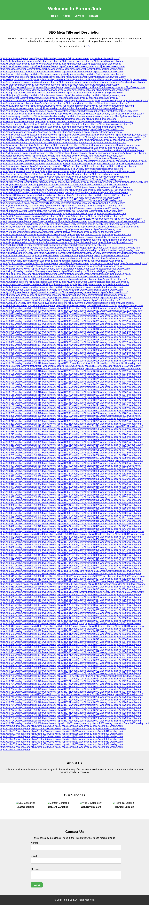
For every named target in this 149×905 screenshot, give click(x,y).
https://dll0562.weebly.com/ (99, 597)
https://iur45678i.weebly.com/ (76, 205)
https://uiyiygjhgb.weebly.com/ (77, 295)
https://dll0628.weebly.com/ (127, 631)
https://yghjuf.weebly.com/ (70, 161)
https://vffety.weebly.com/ (12, 226)
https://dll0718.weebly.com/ (127, 678)
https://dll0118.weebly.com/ (14, 368)
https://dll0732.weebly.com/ (99, 686)
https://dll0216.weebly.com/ (99, 418)
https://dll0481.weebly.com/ (127, 555)
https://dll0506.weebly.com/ (71, 568)
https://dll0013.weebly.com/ (14, 313)
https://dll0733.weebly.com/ (127, 686)
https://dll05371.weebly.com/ (102, 584)
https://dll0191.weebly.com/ (99, 405)
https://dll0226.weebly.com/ (99, 423)
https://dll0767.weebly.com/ (99, 705)
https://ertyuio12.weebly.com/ (74, 198)
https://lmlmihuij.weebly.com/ (125, 145)
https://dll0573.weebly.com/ (127, 602)
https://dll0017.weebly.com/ (127, 313)
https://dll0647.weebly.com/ (99, 642)
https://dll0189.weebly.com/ (42, 405)
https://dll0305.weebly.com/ (99, 463)
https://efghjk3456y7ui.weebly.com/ (46, 184)
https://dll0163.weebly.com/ (14, 392)
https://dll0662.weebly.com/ (99, 649)
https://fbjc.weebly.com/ (46, 74)
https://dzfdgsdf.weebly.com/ (14, 271)
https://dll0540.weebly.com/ (42, 586)
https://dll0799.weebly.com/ (14, 723)
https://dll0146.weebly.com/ (99, 381)
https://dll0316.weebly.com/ (127, 468)
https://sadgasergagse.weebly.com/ (81, 292)
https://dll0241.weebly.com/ (99, 431)
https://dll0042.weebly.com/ (127, 326)
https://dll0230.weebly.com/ (72, 426)
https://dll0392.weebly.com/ (14, 510)
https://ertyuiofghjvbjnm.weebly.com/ (85, 171)
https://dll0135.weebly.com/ (71, 376)
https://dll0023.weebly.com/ (14, 318)
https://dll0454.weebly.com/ (71, 542)
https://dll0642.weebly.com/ (99, 639)
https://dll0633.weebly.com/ (127, 634)
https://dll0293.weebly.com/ (14, 460)
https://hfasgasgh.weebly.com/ (44, 271)
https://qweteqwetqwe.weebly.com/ (116, 106)
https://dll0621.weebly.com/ (71, 628)
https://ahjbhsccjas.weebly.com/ (16, 87)
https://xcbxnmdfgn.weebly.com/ (76, 276)
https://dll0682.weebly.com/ (99, 660)
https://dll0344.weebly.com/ (71, 484)
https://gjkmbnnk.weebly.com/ (101, 137)
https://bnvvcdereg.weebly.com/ (47, 240)
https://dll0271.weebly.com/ (99, 447)
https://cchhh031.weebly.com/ (77, 741)
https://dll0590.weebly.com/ (42, 613)
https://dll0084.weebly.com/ (42, 350)
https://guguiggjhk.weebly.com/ (16, 127)
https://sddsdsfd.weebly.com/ (107, 266)
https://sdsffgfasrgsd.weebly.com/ (107, 129)
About (66, 16)
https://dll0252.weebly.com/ (127, 437)
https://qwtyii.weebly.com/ (39, 226)
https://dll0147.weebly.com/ (127, 381)
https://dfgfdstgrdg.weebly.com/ (83, 234)
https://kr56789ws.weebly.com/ (80, 211)
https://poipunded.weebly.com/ (15, 155)
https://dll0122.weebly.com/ (127, 368)
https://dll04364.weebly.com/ (129, 531)
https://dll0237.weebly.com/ (127, 429)
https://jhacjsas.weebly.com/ (75, 85)
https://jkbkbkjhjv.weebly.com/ (125, 247)
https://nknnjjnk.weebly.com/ (48, 95)
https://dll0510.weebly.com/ (42, 571)
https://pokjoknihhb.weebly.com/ (16, 279)
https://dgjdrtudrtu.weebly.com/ (107, 287)
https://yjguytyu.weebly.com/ (46, 155)
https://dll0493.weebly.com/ (42, 563)
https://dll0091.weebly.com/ (99, 353)
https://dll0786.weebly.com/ (71, 715)
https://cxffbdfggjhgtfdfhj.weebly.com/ (19, 245)
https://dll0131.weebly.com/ (99, 374)
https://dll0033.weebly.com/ (14, 324)
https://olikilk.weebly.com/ (116, 284)
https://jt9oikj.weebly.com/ (70, 219)
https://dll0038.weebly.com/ (14, 326)
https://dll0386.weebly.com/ (127, 505)
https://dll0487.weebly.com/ (14, 560)
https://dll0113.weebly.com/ (14, 366)
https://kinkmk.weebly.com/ (13, 145)
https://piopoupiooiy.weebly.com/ (16, 103)
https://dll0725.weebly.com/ (42, 684)
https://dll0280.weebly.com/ (71, 452)
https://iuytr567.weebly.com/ (74, 216)
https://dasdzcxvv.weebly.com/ (15, 90)
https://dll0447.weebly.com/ (14, 539)
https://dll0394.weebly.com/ (71, 510)
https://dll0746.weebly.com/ (72, 694)
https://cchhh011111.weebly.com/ (109, 728)
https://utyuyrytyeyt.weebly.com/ (46, 106)
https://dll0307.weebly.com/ (14, 466)
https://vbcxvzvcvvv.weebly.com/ (16, 234)
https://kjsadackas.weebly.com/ (105, 63)
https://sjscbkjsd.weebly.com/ (130, 82)
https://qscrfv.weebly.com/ (113, 258)
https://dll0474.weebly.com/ (71, 552)
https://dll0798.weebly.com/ (127, 720)
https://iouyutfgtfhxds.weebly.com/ (17, 121)
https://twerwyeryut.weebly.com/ (116, 124)
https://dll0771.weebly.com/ (71, 707)
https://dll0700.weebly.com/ (42, 671)
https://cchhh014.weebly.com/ (46, 731)
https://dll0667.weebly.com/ (99, 652)
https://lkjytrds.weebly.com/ (13, 184)
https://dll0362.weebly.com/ (14, 494)
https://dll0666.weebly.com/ (71, 652)
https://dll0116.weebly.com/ (98, 366)
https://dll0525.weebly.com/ (42, 579)
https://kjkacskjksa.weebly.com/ (80, 95)
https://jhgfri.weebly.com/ (78, 203)
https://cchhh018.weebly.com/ (46, 734)
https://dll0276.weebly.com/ (99, 450)
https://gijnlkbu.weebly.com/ (102, 150)
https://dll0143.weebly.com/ (14, 381)
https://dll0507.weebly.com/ (99, 568)
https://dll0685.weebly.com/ (42, 663)
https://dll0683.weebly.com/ (127, 660)
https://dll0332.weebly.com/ (14, 479)
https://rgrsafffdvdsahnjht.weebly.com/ (19, 253)
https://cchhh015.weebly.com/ (77, 731)
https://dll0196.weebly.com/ (99, 408)
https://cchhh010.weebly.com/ (77, 728)
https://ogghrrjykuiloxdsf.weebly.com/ (126, 253)
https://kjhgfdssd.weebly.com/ (48, 179)
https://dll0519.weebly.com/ (14, 576)
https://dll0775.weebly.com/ (42, 710)
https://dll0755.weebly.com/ (42, 699)
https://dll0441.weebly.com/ (130, 534)
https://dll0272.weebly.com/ (127, 447)
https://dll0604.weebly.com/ (14, 621)
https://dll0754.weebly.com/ (14, 699)
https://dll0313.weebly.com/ (42, 468)
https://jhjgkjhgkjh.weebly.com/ (15, 274)
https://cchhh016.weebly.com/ (108, 731)
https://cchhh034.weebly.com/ (46, 744)
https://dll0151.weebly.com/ (99, 384)
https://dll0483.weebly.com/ (42, 558)
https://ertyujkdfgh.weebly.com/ (73, 182)
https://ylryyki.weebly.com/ (106, 276)
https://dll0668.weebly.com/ (127, 652)
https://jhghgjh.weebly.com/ (78, 100)
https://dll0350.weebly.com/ (99, 487)
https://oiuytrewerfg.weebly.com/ (16, 179)
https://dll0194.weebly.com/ (42, 408)
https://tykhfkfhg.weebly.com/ (14, 292)
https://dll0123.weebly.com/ (14, 371)
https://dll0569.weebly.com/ (14, 602)
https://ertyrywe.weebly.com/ (132, 153)
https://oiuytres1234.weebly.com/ (113, 187)
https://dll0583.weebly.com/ (127, 607)
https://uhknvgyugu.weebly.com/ (131, 134)
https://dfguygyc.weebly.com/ (122, 148)
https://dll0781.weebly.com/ (71, 713)
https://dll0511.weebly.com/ (70, 571)
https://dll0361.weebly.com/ (127, 492)
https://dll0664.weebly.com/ (14, 652)
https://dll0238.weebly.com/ (14, 431)
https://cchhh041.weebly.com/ (15, 749)
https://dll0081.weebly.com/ (99, 347)
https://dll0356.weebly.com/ (127, 489)
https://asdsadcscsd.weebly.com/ (17, 69)
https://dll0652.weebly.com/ (99, 644)
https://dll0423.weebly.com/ (42, 526)
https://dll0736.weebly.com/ (71, 689)
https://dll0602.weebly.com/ (99, 618)
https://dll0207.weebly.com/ (127, 413)
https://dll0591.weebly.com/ (71, 613)
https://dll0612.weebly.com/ (99, 623)
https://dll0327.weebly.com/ (14, 476)
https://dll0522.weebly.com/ (101, 576)
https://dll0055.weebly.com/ (71, 334)
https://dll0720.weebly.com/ (42, 681)
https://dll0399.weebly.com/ (71, 513)
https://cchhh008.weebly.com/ (15, 728)
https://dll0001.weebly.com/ (101, 305)
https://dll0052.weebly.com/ (127, 332)
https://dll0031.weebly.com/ (99, 321)
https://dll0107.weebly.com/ (127, 360)
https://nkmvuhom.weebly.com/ (131, 161)
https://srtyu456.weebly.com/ (79, 192)
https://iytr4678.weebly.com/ (75, 200)
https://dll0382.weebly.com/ (14, 505)
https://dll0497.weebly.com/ (14, 565)
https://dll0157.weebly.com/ (127, 387)
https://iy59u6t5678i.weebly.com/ (106, 216)
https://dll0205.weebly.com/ (71, 413)
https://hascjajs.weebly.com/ (132, 79)
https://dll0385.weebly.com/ (99, 505)
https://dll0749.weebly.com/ (14, 697)
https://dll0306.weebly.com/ (127, 463)
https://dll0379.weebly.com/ (71, 502)
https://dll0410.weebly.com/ (99, 518)
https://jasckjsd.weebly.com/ (108, 69)
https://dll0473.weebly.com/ (42, 552)
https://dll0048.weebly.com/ (14, 332)
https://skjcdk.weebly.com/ (75, 58)
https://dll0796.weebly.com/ (71, 720)
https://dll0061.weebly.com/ (99, 337)
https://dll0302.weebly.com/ (14, 463)
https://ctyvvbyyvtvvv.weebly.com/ (17, 108)
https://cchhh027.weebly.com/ (77, 739)
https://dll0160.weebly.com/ (71, 389)
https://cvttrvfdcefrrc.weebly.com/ (106, 74)
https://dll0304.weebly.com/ (71, 463)
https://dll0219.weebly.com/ (42, 421)
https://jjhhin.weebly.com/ (41, 145)
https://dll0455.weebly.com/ (99, 542)
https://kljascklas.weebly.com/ (107, 100)
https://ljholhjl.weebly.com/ (13, 276)
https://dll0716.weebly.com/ (71, 678)
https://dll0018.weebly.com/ (14, 316)
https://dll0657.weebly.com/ (99, 647)
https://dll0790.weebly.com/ (42, 718)
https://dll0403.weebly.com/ (42, 515)
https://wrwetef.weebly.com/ (107, 229)
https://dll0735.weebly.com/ (42, 689)
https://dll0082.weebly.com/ (127, 347)
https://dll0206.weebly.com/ (99, 413)
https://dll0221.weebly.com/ (99, 421)
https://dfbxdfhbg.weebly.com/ (74, 263)
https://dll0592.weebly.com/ (99, 613)
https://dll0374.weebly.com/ (71, 500)
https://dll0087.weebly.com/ (127, 350)
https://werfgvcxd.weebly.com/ (77, 71)
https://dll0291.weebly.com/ (99, 458)
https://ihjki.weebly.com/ (41, 111)
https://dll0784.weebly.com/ (14, 715)
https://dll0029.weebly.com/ (42, 321)
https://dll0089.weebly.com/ (42, 353)
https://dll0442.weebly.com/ (14, 536)
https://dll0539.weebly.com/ (14, 586)
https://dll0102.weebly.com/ (127, 358)
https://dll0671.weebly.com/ (71, 655)
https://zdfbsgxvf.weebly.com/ (46, 268)
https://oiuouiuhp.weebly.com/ (101, 119)
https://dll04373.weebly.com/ (14, 534)
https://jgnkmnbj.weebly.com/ (44, 163)
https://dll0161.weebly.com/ (99, 389)
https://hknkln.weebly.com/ (13, 113)
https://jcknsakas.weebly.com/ (110, 66)
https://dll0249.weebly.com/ (42, 437)
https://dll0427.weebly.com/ (14, 529)
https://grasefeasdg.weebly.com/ (112, 90)
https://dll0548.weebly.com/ (127, 589)
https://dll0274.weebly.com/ (42, 450)
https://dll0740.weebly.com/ (42, 692)
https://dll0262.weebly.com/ (127, 442)
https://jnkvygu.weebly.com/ (43, 166)
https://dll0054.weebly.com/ (42, 334)
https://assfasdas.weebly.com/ (15, 289)
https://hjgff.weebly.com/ (132, 87)
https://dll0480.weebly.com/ (99, 555)
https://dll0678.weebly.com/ (127, 657)
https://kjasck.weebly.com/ (13, 98)
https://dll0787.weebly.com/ (99, 715)
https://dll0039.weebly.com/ (42, 326)
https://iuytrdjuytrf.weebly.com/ (15, 182)
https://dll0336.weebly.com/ (127, 479)
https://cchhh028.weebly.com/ (108, 739)
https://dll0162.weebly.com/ (127, 389)
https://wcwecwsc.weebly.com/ (79, 61)
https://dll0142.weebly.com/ (127, 379)
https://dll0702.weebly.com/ (99, 671)
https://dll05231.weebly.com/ (130, 576)
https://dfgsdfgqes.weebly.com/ (15, 171)
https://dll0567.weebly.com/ (99, 600)
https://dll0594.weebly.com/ (14, 615)
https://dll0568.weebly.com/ (127, 600)
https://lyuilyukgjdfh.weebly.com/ (78, 282)
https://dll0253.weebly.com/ (14, 439)
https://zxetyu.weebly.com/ (45, 221)
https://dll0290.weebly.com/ (71, 458)
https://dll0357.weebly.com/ (14, 492)
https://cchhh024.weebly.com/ (108, 736)
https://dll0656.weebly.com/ (71, 647)
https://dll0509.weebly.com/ (14, 571)
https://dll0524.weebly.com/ (14, 579)
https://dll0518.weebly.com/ (127, 573)
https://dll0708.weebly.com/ (127, 673)
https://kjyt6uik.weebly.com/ (43, 219)
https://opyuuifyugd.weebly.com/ (80, 279)
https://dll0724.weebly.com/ (14, 684)
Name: (34, 843)
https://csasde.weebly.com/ (66, 226)
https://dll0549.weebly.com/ (14, 592)
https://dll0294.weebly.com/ (42, 460)
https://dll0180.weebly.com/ (71, 400)
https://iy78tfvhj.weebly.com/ (103, 79)
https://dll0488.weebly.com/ (42, 560)
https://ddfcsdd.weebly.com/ (68, 145)
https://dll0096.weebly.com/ (99, 355)
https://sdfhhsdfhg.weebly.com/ (15, 255)
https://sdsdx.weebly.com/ (68, 148)
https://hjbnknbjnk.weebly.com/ (107, 127)
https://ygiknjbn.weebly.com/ (42, 137)
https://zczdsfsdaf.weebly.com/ (69, 119)
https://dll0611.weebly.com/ (70, 623)
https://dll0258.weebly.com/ (14, 442)
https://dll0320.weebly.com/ (99, 471)
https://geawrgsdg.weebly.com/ (81, 274)
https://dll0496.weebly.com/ (127, 563)
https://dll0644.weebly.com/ (14, 642)
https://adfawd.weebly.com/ (113, 292)
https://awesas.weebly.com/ (76, 132)
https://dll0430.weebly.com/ (99, 529)
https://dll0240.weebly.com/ (71, 431)
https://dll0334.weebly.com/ (71, 479)
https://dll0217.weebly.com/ (127, 418)
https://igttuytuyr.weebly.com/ (14, 106)
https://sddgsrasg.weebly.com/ (15, 92)
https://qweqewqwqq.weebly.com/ (17, 116)
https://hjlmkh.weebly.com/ (130, 150)
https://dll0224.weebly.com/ (42, 423)
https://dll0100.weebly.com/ (71, 358)
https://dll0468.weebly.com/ (42, 550)
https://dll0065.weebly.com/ (71, 339)
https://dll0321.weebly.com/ (127, 471)
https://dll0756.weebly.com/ (71, 699)
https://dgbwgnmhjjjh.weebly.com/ (115, 242)
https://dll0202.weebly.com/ (127, 410)
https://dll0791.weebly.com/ (71, 718)
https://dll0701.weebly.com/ (71, 671)
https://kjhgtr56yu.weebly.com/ (15, 198)
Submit (37, 885)
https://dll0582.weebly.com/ (99, 607)
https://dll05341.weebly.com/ (14, 584)
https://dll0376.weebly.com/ (127, 500)
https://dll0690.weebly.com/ (42, 665)
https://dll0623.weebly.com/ (127, 628)
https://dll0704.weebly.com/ (14, 673)
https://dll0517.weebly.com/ (99, 573)
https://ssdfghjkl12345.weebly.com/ (18, 187)
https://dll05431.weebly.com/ (128, 586)
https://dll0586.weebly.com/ (71, 610)
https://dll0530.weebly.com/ (42, 581)
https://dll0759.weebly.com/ (14, 702)
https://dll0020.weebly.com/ (71, 316)
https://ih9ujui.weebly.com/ (13, 305)
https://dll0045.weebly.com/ (71, 329)
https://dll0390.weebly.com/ (99, 508)
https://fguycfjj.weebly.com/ (129, 163)
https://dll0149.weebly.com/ (42, 384)
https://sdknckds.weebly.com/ (104, 58)
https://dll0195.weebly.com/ (71, 408)
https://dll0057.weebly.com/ (127, 334)
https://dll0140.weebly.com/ (71, 379)
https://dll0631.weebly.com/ (71, 634)
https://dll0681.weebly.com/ (71, 660)
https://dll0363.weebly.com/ (42, 494)
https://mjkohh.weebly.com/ (125, 226)
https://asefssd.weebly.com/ (68, 111)
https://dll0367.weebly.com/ (14, 497)
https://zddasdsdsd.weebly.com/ (113, 268)
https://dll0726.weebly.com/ (71, 684)
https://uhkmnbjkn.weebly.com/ (110, 142)
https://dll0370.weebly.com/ (99, 497)
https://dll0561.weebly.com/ (71, 597)
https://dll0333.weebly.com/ (42, 479)
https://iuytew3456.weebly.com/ (16, 195)
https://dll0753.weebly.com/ (127, 697)
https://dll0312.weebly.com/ (14, 468)
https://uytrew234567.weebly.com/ (17, 192)
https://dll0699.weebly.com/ (14, 671)
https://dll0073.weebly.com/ (14, 345)
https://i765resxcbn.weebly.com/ (49, 195)
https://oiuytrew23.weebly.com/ (52, 187)
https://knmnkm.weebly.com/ (78, 87)
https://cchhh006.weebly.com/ (77, 726)
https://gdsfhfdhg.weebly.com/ (82, 103)
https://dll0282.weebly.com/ (127, 452)
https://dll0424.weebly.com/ (71, 526)
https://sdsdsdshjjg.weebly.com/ (48, 237)
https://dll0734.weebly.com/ (14, 689)
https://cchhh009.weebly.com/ (46, 728)
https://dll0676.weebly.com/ (71, 657)
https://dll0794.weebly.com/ (14, 720)
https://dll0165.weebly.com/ (71, 392)
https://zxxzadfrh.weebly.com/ (111, 158)
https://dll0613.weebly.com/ (127, 623)
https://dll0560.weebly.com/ (42, 597)
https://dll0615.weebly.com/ (73, 626)
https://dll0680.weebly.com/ (42, 660)
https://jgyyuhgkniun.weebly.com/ (73, 300)
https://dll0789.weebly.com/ (14, 718)
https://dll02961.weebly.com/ (99, 460)
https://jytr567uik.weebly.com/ (15, 208)
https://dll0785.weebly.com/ (42, 715)
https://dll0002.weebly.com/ (129, 305)
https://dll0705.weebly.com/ (42, 673)
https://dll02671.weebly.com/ (128, 445)
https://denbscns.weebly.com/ (48, 61)
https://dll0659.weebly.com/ (14, 649)
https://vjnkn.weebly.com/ (94, 148)
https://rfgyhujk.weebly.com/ (51, 176)
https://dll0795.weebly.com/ (42, 720)
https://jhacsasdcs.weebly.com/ (16, 100)
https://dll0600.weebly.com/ (42, 618)
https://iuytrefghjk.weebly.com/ (114, 176)
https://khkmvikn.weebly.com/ (43, 153)
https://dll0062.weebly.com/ (127, 337)
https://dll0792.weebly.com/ (99, 718)
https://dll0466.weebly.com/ (127, 547)
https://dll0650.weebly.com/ (42, 644)
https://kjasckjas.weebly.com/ (111, 95)
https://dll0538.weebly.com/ (131, 584)
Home (54, 16)
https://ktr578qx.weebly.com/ (14, 200)
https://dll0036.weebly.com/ (99, 324)
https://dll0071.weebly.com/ (99, 342)
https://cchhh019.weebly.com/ (77, 734)
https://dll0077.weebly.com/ (127, 345)
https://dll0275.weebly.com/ (71, 450)
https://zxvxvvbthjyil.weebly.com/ (90, 253)
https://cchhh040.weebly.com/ (108, 747)
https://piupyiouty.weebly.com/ (113, 103)
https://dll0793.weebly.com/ (127, 718)
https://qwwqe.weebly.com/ (101, 221)
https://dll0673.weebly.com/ (127, 655)
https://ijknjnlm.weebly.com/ (73, 153)
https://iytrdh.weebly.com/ (44, 182)
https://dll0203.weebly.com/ (14, 413)
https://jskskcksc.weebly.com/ (15, 63)
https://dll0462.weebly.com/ (14, 547)
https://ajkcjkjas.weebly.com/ (14, 82)
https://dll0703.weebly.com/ (127, 671)
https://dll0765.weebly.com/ (42, 705)
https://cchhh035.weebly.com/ (77, 744)
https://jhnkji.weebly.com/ (13, 119)
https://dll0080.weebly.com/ (71, 347)
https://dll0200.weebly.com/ (71, 410)
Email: (34, 856)
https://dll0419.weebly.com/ (71, 523)
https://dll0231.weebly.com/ (100, 426)
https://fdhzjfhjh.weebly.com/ (43, 263)
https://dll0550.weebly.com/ (42, 592)
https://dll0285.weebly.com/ (71, 455)
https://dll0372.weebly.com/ (14, 500)
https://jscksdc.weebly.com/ (74, 82)
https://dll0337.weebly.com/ (14, 481)
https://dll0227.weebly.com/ (127, 423)
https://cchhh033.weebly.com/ (15, 744)
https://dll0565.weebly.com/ (42, 600)
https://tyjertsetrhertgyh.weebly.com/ (120, 250)
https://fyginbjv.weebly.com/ (101, 163)
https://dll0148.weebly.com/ (14, 384)
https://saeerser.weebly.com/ (130, 221)
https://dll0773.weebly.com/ (127, 707)
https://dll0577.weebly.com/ (99, 605)
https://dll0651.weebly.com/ (71, 644)
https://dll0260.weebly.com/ (71, 442)
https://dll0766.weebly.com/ (71, 705)
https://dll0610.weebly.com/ (42, 623)
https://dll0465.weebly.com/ (99, 547)
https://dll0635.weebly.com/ (42, 636)
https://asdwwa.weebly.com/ (131, 137)
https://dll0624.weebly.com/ (14, 631)
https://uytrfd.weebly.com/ (106, 174)
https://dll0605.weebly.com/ (42, 621)
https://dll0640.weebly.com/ (42, 639)
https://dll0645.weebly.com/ (42, 642)
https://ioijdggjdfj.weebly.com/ (15, 268)
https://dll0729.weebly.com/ (14, 686)
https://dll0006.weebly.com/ (99, 308)
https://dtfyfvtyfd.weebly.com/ (72, 113)
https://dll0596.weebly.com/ (71, 615)
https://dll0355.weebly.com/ (99, 489)
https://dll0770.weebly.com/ (42, 707)
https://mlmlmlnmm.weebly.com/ (16, 142)
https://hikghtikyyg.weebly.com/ (45, 295)
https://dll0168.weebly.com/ (14, 395)
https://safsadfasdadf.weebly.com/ (48, 90)
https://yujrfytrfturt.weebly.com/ (76, 232)
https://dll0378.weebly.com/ (42, 502)
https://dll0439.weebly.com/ (73, 534)
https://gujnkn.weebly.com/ (71, 134)
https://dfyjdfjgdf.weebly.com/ (108, 289)
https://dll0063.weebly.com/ (14, 339)
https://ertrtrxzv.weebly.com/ (107, 232)
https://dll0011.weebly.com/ (99, 311)
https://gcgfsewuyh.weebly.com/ (77, 155)
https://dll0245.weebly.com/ (71, 434)
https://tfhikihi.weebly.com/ (79, 174)
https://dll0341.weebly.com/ (127, 481)
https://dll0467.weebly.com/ (14, 550)
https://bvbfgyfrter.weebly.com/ (125, 116)
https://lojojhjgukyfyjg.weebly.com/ (92, 247)
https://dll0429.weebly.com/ (71, 529)
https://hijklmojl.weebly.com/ (14, 150)
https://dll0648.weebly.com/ (127, 642)
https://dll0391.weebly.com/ (127, 508)
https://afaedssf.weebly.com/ (80, 90)
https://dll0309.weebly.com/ (71, 466)
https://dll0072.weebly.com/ (127, 342)
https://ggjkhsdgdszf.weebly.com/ (49, 124)
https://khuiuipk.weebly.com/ (105, 300)
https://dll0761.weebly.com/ (71, 702)
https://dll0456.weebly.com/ (127, 542)
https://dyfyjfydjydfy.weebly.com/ (16, 242)
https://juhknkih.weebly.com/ (99, 134)
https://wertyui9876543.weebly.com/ (114, 190)
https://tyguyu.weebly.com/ (40, 148)
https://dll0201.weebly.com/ (99, 410)
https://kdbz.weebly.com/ (43, 300)
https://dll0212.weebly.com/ (127, 416)
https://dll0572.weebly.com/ (99, 602)
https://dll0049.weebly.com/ (42, 332)
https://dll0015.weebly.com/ (71, 313)
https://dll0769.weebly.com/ (14, 707)
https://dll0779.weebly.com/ (14, 713)
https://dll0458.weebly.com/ (42, 544)
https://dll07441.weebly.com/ (14, 694)
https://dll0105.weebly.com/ (71, 360)
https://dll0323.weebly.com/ (42, 473)
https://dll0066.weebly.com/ (99, 339)
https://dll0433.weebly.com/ (42, 531)
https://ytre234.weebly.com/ (45, 198)
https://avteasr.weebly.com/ (133, 263)
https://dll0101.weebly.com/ (99, 358)
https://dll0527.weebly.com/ (99, 579)
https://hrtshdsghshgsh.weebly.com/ (72, 261)
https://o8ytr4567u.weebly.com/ (110, 213)
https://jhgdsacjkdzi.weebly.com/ (45, 58)
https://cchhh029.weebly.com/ (15, 741)
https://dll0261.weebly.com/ (99, 442)
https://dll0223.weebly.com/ (14, 423)
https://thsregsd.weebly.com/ (14, 295)
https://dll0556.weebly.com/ (71, 594)
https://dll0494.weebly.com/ (71, 563)
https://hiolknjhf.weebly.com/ (14, 163)
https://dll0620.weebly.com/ (42, 628)
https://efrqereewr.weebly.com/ (47, 229)
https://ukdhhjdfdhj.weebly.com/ (44, 276)
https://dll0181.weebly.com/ (99, 400)
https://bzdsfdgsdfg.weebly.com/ (104, 271)
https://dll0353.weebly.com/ (42, 489)
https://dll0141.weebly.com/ (99, 379)
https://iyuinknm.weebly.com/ (108, 108)
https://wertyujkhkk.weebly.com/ (49, 174)
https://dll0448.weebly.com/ (42, 539)
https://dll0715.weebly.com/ (42, 678)
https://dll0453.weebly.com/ (42, 542)
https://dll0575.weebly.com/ (42, 605)
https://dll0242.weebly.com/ (127, 431)
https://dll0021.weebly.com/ (99, 316)
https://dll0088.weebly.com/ (14, 353)
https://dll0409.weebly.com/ (71, 518)
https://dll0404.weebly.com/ (71, 515)
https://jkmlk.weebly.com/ (42, 140)
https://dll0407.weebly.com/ (14, 518)
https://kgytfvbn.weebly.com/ (45, 79)
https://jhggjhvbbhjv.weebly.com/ (83, 124)
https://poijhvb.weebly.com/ (123, 224)
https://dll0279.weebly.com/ (42, 452)
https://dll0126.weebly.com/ (99, 371)
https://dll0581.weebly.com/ (71, 607)
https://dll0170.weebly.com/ (71, 395)
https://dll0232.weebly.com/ (129, 426)
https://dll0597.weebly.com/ (99, 615)
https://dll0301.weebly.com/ (129, 460)
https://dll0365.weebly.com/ (99, 494)
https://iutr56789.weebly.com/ (47, 213)
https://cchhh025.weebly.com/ (15, 739)
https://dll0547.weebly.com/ (99, 589)
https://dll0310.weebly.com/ (99, 466)
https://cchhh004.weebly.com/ (15, 726)
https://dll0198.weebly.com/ (14, 410)
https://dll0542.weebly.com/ (99, 586)
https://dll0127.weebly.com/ (127, 371)
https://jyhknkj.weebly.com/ (69, 140)
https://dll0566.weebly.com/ (71, 600)
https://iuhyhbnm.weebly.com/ (48, 87)
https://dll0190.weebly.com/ (71, 405)
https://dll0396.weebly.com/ (127, 510)
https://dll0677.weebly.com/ (99, 657)
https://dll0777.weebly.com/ (99, 710)
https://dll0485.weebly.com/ (99, 558)
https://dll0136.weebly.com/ (99, 376)
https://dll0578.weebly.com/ (127, 605)
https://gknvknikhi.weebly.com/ (73, 169)
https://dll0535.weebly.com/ (43, 584)
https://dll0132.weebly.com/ (127, 374)
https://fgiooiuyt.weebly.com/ (49, 192)
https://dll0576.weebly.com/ (71, 605)
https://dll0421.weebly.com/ (127, 523)
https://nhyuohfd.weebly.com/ (112, 279)
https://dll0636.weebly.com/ (71, 636)
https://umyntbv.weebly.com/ (14, 71)
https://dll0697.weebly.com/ (99, 668)
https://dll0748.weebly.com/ (129, 694)
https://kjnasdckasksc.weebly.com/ (76, 66)
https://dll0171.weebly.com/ (99, 395)
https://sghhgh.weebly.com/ (73, 221)
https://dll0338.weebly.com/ (42, 481)
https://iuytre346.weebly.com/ (105, 198)
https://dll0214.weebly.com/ (42, 418)
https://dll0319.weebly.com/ (71, 471)
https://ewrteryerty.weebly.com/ (106, 132)
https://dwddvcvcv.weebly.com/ (15, 124)
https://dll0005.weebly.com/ (71, 308)
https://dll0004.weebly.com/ (42, 308)
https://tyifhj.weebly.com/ (40, 261)
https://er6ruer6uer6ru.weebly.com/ (79, 268)
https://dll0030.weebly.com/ (71, 321)
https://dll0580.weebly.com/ (42, 607)
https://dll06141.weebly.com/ (14, 626)
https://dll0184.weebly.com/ (42, 402)
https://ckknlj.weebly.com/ (123, 166)
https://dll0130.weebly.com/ (71, 374)
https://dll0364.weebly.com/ (71, 494)
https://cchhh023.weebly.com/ (77, 736)
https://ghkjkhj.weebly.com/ (40, 119)
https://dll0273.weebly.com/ (14, 450)
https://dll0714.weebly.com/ (14, 678)
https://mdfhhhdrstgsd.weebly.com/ (119, 240)
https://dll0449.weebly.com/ (71, 539)
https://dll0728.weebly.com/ (127, 684)
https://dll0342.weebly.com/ (14, 484)
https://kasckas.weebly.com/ (44, 66)
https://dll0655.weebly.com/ (42, 647)
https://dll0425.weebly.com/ (99, 526)
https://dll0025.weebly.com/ (71, 318)
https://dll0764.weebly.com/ (14, 705)
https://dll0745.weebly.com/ (43, 694)
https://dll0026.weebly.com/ (99, 318)
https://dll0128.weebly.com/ (14, 374)
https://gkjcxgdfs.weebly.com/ (78, 289)
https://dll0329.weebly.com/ (71, 476)
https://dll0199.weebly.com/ (42, 410)
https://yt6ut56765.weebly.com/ (16, 213)
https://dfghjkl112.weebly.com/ (112, 184)
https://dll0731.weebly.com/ (71, 686)
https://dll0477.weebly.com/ (14, 555)
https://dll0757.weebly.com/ (99, 699)
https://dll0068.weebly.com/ (14, 342)
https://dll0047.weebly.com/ (127, 329)
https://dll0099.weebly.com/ (42, 358)
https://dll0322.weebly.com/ (14, 473)
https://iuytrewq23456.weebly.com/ (17, 190)
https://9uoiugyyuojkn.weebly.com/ (49, 303)
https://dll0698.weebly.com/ (127, 668)
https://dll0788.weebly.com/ (127, 715)
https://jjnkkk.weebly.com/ (43, 161)
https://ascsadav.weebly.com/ (15, 266)
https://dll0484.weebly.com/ (71, 558)
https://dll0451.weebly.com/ (127, 539)
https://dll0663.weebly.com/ (127, 649)
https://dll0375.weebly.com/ (99, 500)
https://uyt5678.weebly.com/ (49, 211)
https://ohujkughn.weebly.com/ (79, 158)
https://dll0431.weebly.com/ (127, 529)
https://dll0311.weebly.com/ (127, 466)
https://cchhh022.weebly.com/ (46, 736)
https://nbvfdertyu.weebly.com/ (78, 213)
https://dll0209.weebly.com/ (42, 416)
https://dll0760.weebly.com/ (42, 702)
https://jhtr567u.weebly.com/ (78, 208)
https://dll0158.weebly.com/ (14, 389)
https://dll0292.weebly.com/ (127, 458)
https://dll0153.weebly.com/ (14, 387)
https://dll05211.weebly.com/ (72, 576)
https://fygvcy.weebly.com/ (13, 148)
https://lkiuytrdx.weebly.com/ (78, 179)
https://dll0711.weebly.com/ (70, 676)
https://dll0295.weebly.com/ (71, 460)
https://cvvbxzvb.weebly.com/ (104, 263)
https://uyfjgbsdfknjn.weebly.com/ (56, 253)
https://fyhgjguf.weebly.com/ (101, 113)
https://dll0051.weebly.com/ (99, 332)
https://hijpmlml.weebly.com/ (46, 127)
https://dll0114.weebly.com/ (42, 366)
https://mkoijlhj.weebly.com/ (79, 237)
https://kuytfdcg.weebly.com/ (107, 179)
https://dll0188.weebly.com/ (14, 405)
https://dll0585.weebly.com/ (42, 610)
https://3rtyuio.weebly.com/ (82, 190)
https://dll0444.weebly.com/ (71, 536)
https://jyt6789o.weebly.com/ (98, 219)
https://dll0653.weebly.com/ (127, 644)
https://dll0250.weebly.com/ (71, 437)
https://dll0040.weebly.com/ (71, 326)
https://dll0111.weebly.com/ (98, 363)
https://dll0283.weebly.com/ (14, 455)
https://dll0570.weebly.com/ (42, 602)
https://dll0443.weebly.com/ (42, 536)
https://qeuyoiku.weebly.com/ (15, 161)
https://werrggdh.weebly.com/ (15, 232)
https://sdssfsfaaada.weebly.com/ (48, 92)
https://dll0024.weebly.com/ (42, 318)
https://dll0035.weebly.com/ (71, 324)
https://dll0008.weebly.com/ (14, 311)
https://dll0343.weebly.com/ (42, 484)
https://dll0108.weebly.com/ (14, 363)
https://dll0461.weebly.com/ (127, 544)
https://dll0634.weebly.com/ (14, 636)
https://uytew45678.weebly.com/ (108, 203)
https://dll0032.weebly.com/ (127, 321)
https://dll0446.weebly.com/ (127, 536)
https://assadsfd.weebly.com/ (14, 140)
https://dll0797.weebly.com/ (99, 720)
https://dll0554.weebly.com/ (14, 594)
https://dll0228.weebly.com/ (14, 426)
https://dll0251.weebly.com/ (99, 437)
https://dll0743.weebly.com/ (127, 692)
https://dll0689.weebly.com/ (14, 665)
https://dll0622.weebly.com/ (99, 628)
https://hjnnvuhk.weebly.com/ (42, 113)
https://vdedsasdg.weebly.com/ (15, 237)
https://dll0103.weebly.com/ (14, 360)
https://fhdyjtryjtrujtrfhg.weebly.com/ (53, 121)
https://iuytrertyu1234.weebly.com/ (48, 203)
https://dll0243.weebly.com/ (14, 434)
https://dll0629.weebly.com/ (14, 634)
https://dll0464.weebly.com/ (71, 547)
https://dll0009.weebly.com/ (42, 311)
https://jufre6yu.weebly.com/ (14, 219)
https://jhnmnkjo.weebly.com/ (76, 127)
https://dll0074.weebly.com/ (42, 345)
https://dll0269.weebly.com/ (42, 447)
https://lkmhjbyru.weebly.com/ (44, 287)
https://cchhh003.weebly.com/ (133, 723)
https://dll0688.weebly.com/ (127, 663)
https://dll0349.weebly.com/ (71, 487)
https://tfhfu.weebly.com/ (97, 166)
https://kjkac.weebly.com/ (135, 100)
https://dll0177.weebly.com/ (127, 397)
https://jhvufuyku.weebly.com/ (59, 247)
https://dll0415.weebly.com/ (99, 521)
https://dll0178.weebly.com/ (14, 400)
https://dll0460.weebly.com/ (99, 544)
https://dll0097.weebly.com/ (127, 355)
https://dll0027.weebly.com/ (127, 318)
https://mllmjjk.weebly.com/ (80, 142)
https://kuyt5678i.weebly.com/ (15, 216)
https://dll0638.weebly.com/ (127, 636)
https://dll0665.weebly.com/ (42, 652)
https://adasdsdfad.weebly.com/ (45, 282)
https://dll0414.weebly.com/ (71, 521)
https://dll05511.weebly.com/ (71, 592)
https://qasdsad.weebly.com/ (46, 132)
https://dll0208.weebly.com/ (14, 416)
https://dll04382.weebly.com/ (44, 534)
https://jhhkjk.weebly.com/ (124, 111)
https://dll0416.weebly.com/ (127, 521)
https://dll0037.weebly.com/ (127, 324)
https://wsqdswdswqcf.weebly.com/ (18, 284)
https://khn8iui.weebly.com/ (41, 305)
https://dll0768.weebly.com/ (127, 705)
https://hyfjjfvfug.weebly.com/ (14, 77)
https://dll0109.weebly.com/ (42, 363)
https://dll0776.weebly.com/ (71, 710)
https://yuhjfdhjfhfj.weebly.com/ (46, 289)
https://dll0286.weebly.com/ (99, 455)
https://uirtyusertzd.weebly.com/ (90, 245)
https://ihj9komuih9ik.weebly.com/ (116, 303)
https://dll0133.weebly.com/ (14, 376)
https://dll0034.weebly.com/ (42, 324)
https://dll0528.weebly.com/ (127, 579)
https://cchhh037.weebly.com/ (15, 747)
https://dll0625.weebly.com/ (42, 631)
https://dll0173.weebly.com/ (14, 397)
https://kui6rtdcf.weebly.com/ (80, 77)
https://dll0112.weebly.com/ (127, 363)
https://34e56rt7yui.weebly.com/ (80, 184)
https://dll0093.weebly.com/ (14, 355)
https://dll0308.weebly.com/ (42, 466)
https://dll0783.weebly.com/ (127, 713)
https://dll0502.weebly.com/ (99, 565)
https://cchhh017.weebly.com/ (15, 734)
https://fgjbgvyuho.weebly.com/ (99, 161)
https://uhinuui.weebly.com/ (72, 137)
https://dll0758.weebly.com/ (127, 699)
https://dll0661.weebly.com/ (71, 649)
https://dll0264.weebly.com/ (42, 445)
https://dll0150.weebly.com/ (71, 384)
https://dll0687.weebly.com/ (99, 663)
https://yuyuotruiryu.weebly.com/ (46, 292)
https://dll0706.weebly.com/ (71, 673)
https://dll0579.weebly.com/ (14, 607)
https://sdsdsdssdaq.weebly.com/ (112, 282)
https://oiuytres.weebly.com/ (134, 182)
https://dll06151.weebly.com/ (44, 626)
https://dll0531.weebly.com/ (71, 581)
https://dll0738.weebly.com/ (127, 689)
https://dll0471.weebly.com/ (127, 550)
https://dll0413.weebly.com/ (42, 521)
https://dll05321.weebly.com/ (99, 581)
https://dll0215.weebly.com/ (71, 418)
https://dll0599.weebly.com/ (14, 618)
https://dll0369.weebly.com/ (71, 497)
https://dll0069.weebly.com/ (42, 342)
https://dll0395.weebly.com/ (99, 510)
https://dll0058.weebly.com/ (14, 337)
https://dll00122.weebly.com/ (127, 311)
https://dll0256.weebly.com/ (99, 439)
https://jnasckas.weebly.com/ (79, 69)
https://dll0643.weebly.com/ (127, 639)
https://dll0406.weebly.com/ (127, 515)
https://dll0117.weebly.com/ (127, 366)
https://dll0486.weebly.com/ (127, 558)
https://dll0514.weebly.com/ (14, 573)
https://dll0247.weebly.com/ (127, 434)
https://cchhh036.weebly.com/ (108, 744)
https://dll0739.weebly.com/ (14, 692)
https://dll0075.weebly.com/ (71, 345)
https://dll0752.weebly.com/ (99, 697)
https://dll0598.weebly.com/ (127, 615)
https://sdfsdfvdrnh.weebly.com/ (16, 61)
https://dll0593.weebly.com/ (127, 613)
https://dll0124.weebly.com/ (42, 371)
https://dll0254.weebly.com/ (42, 439)
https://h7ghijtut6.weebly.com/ (71, 305)
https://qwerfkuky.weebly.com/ (46, 63)
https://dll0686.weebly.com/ (71, 663)
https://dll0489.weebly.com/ (71, 560)
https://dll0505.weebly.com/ (42, 568)
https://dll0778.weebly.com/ (127, 710)
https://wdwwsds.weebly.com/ (45, 232)
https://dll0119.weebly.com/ (42, 368)
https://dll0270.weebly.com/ (71, 447)
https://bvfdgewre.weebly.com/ (86, 121)
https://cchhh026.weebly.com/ (46, 739)
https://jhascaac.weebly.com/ (73, 98)
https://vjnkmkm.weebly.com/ (102, 153)
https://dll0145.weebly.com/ (71, 381)
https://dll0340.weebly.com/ (99, 481)
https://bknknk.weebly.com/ (14, 129)
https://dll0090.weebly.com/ (71, 353)
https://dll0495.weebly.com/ (99, 563)
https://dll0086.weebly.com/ (99, 350)
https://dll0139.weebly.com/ (42, 379)
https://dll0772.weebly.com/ (99, 707)
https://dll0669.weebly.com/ (14, 655)
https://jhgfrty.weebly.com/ (47, 205)
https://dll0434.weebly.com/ (71, 531)
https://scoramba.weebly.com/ (110, 77)
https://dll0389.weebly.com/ (71, 508)
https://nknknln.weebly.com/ (14, 111)
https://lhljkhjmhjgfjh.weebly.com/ (17, 95)
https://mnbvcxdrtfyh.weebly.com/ (17, 74)
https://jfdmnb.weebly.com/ (75, 63)
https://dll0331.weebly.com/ (127, 476)
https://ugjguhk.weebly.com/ (96, 111)
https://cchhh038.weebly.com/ (46, 747)
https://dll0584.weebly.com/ (14, 610)
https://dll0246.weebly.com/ (99, 434)
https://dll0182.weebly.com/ (127, 400)
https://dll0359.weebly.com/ (71, 492)
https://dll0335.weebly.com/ (99, 479)
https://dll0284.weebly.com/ (42, 455)
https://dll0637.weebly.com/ (99, 636)
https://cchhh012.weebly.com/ (15, 731)
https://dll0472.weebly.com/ (14, 552)
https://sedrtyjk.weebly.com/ (109, 61)
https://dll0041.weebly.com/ (99, 326)
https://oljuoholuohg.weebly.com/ (76, 255)
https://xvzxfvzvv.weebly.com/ (118, 121)
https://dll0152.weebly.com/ (127, 384)
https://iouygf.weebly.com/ (102, 82)
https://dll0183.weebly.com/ (14, 402)
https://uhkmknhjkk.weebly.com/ (49, 142)
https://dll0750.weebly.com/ (42, 697)
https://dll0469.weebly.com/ (71, 550)
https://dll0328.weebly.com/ (42, 476)
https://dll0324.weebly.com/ (71, 473)
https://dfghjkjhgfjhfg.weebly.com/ (49, 171)
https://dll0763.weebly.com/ (127, 702)
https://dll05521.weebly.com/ (100, 592)
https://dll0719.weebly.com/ (14, 681)
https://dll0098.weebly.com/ (14, 358)
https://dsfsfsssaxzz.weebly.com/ (106, 169)
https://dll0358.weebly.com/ (42, 492)
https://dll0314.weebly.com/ (71, 468)
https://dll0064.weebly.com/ (42, 339)
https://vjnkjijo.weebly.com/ (73, 163)
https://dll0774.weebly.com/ (14, 710)
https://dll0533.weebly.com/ (129, 581)
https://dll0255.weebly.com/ (71, 439)
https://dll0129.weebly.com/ (42, 374)
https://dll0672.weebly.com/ (99, 655)
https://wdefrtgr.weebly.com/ (74, 79)
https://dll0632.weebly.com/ (99, 634)
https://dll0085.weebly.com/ (71, 350)
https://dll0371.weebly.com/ (127, 497)
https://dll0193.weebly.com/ (14, 408)
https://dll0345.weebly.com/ (99, 484)
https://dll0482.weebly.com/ (14, 558)
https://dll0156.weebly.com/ (99, 387)
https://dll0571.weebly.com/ (71, 602)
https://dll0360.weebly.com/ (99, 492)
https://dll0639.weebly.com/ (14, 639)
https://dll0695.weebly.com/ (42, 668)
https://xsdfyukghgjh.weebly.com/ (114, 274)
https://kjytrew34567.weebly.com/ (111, 192)
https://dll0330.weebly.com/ (99, 476)
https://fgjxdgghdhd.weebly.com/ (109, 295)
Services (79, 16)
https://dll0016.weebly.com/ (99, 313)
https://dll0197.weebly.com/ (127, 408)
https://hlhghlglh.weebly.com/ (48, 279)
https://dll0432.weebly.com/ (14, 531)
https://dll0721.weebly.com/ (71, 681)
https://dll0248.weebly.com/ (14, 437)
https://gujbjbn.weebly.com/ (14, 137)
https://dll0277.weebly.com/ (127, 450)
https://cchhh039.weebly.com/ (77, 747)
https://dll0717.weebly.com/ (99, 678)
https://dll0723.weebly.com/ (127, 681)
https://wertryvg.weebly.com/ (14, 224)
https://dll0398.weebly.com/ (42, 513)
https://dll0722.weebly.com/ (99, 681)
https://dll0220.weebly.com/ (71, 421)
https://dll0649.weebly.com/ (14, 644)
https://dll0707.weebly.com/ (99, 673)
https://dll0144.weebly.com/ (42, 381)
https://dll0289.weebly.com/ (42, 458)
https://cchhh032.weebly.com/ (108, 741)
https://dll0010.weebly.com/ (71, 311)
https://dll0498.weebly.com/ (42, 565)
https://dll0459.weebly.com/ (71, 544)
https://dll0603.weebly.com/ (127, 618)
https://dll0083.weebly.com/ (14, 350)
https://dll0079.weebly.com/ (42, 347)
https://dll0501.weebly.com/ (71, 565)
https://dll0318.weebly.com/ (42, 471)
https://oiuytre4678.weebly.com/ (114, 195)
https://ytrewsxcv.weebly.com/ (15, 203)
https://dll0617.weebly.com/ (102, 626)
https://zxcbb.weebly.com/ (79, 92)
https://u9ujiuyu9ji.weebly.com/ (15, 303)
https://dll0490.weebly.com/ (99, 560)
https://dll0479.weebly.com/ (71, 555)
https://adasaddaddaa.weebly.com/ (53, 116)
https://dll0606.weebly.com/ (71, 621)
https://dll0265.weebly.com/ (71, 445)
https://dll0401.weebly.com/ (127, 513)
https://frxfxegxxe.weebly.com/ (15, 79)
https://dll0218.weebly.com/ (14, 421)
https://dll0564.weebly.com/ (14, 600)
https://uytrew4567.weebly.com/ (109, 208)
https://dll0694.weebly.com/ (14, 668)
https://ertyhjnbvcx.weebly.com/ (45, 71)
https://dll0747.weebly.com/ (100, 694)
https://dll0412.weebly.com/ (14, 521)
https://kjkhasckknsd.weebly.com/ (17, 85)
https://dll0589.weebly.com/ (14, 613)
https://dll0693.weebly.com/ (127, 665)
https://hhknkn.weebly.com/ (14, 134)
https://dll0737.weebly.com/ (99, 689)
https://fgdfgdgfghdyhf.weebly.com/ (80, 106)
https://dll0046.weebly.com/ (99, 329)
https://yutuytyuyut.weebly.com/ (73, 129)
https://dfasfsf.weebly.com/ (74, 271)
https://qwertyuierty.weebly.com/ (16, 174)
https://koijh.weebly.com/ (41, 224)
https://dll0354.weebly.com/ (71, 489)
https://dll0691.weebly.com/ (71, 665)
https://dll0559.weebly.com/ (14, 597)
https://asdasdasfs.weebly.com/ (16, 132)
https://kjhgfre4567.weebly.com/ (47, 208)
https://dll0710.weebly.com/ (42, 676)
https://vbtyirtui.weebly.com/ (14, 287)
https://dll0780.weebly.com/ (42, 713)
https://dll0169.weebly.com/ (42, 395)
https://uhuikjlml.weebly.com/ (78, 108)
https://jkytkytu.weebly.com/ (128, 219)
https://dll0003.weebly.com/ (14, 308)
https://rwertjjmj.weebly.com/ (49, 158)
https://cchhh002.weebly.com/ (103, 723)
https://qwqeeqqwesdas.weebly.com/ (90, 116)
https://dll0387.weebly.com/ (14, 508)
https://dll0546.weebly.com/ (71, 589)
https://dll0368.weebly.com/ (42, 497)
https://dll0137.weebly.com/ (127, 376)
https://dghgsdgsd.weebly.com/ (115, 234)
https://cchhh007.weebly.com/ (108, 726)
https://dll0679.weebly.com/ (14, 660)
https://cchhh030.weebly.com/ (46, 741)
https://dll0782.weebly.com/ (99, 713)
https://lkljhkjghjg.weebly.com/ (108, 92)
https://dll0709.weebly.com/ (14, 676)
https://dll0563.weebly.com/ (127, 597)
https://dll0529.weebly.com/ (14, 581)
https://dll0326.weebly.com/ (127, 473)
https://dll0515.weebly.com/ (42, 573)
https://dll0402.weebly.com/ (14, 515)
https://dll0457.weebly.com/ (14, 544)
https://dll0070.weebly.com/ (71, 342)
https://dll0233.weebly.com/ (14, 429)
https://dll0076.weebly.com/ (99, 345)
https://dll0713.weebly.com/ (127, 676)
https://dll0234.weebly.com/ (42, 429)
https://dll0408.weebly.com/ (42, 518)
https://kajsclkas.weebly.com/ (49, 69)
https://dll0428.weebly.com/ (42, 529)
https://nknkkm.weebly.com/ (127, 140)
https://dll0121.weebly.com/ (99, 368)
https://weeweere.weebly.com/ (42, 98)
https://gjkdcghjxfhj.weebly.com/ (86, 284)
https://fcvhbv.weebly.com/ (106, 87)
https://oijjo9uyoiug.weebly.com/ (50, 103)
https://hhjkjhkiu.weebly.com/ (73, 150)
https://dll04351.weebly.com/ (99, 531)
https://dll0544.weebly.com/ (14, 589)
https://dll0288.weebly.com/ (14, 458)
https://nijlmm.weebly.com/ (96, 145)
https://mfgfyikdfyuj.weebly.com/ (110, 237)
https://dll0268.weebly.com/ (14, 447)
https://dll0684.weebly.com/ (14, 663)
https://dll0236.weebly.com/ (99, 429)
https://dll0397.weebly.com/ (14, 513)
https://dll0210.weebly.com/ (71, 416)
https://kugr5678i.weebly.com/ (106, 205)
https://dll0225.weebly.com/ (71, 423)
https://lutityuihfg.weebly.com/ (15, 240)
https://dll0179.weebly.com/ (42, 400)
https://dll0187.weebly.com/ (127, 402)
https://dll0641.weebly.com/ (71, 639)
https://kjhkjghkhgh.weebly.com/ (52, 284)
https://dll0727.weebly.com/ (99, 684)
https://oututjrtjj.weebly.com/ (14, 282)
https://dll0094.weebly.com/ (42, 355)
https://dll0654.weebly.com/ (14, 647)
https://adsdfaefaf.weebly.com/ (86, 250)
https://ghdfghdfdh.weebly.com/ (75, 287)
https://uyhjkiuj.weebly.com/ (14, 153)
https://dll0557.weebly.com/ (99, 594)
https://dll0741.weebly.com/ (71, 692)
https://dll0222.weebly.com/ (127, 421)
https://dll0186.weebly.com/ (99, 402)
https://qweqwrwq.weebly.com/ (15, 221)
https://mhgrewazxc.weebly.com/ (16, 258)
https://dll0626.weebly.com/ (71, 631)
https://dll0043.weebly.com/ (14, 329)
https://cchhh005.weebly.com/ (46, 726)
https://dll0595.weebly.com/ (42, 615)
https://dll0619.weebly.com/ (14, 628)
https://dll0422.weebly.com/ (14, 526)
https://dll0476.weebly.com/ (127, 552)
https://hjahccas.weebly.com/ (103, 98)
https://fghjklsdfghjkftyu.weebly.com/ (18, 176)
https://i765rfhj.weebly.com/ (82, 187)
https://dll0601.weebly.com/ (71, 618)
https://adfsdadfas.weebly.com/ (76, 266)
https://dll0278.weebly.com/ (14, 452)
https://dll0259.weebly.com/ (42, 442)
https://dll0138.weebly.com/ (14, 379)
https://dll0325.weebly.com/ (99, 473)
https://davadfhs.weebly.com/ (45, 266)
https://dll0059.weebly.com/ (42, 337)
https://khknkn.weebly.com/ (130, 113)
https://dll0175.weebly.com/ (71, 397)
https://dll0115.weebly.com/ (70, 366)
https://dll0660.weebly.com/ (42, 649)
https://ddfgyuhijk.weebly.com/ (119, 171)
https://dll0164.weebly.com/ (42, 392)
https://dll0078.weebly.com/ (14, 347)
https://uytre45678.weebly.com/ (106, 200)
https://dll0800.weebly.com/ (42, 723)
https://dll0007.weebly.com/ (127, 308)
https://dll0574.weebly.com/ (14, 605)
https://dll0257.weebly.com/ (127, 439)
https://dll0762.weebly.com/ (99, 702)
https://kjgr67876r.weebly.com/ (45, 200)
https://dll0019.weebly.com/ (42, 316)
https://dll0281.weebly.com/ (99, 452)
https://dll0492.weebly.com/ (14, 563)
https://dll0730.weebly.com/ (42, 686)
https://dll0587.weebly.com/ (99, 610)
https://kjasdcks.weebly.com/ (14, 66)
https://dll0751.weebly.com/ (71, 697)
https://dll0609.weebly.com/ (14, 623)
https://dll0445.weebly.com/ (99, 536)
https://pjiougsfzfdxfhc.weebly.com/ (111, 255)
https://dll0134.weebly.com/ (42, 376)
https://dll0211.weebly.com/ (99, 416)
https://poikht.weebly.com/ (95, 224)
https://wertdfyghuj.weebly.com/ (82, 176)
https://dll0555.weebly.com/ (42, 594)
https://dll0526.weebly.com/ (71, 579)
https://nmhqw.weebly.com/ (14, 261)
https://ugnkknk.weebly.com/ (42, 129)
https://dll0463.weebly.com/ (42, 547)
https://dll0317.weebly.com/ (14, 471)
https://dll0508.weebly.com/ (127, 568)
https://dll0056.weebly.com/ (99, 334)
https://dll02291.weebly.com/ (42, 426)
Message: (36, 869)
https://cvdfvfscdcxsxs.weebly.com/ (47, 77)
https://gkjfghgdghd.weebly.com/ (80, 242)
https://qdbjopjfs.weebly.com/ (109, 155)
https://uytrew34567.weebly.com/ (16, 205)
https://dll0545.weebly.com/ (42, 589)
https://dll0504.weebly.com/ (14, 568)
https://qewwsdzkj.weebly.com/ (16, 229)
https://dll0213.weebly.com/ (14, 418)
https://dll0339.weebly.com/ (71, 481)
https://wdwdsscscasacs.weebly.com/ (51, 250)
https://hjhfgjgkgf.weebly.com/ (15, 300)
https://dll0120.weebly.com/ (70, 368)
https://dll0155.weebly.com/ (71, 387)
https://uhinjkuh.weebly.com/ (42, 134)
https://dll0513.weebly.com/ (127, 571)
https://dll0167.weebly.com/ (127, 392)
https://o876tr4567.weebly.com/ (82, 195)
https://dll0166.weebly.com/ (99, 392)
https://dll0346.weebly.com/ (127, 484)
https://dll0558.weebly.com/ (127, 594)
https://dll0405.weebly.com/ (99, 515)
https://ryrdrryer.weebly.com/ (78, 229)
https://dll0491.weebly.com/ (127, 560)
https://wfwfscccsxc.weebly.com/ (49, 234)
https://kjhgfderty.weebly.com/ (105, 182)
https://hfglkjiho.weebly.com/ (14, 263)
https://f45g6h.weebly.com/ (71, 166)
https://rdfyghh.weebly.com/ (44, 169)
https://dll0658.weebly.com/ (127, 647)
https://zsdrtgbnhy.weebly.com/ (49, 258)
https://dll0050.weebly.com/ (71, 332)
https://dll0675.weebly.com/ (42, 657)
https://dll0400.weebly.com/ (99, 513)
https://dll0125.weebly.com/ (71, 371)
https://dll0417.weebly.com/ (14, 523)
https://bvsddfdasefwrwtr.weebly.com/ (82, 240)
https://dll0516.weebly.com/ (71, 573)
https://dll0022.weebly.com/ (127, 316)
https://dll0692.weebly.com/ (99, 665)
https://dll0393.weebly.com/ (42, 510)
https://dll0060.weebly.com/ (71, 337)
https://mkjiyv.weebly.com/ (68, 224)
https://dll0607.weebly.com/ (99, 621)
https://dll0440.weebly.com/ (102, 534)
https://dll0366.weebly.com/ (127, 494)
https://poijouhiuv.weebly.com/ (48, 242)
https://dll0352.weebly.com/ (14, 489)
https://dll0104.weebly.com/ (42, 360)
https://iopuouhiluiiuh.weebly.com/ (17, 297)
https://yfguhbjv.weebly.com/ (43, 150)
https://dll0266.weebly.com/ (99, 445)
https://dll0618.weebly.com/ (130, 626)
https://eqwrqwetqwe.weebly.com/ (17, 158)
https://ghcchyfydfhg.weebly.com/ (52, 297)
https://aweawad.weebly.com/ (96, 226)
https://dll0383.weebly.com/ (42, 505)
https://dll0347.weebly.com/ (14, 487)
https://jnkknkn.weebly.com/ (49, 108)
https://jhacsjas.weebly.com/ (104, 85)
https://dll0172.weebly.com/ (127, 395)
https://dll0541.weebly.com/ (71, 586)
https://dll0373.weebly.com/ (42, 500)
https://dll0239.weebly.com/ (42, 431)
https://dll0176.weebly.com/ (99, 397)
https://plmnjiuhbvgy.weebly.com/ (82, 258)
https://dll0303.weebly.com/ (42, 463)
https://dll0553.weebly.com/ (130, 592)
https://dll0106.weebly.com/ (99, 360)
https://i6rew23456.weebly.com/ (52, 190)
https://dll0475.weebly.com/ (99, 552)
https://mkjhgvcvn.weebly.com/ (74, 74)
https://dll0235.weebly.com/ (71, 429)
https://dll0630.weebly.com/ (42, 634)
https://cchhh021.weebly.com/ (15, 736)
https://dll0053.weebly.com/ (14, 334)
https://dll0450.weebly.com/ (99, 539)
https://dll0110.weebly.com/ (70, 363)
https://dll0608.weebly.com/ (127, 621)
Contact (93, 16)
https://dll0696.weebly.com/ (71, 668)
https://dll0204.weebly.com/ (42, 413)
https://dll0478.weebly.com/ (42, 555)
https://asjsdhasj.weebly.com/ (45, 82)
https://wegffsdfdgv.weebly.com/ (107, 261)
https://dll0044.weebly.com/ (42, 329)
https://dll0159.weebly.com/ (42, 389)
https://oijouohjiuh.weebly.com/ (115, 297)
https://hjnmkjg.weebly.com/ (14, 166)
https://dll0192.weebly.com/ (127, 405)
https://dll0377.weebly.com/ (14, 502)
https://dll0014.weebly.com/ (42, 313)
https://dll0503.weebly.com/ (127, 565)
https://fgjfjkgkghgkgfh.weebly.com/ (56, 245)
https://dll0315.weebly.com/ (99, 468)
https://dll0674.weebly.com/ (14, 657)
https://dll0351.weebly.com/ (127, 487)
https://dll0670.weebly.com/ (42, 655)
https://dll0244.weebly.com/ (42, 434)
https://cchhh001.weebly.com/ (72, 723)
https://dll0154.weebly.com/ (42, 387)
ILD (88, 46)
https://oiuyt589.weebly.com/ (45, 216)
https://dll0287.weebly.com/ (127, 455)
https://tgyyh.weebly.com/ (47, 85)
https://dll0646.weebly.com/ (71, 642)
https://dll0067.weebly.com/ (127, 339)
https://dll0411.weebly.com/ (127, 518)
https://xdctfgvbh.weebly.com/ (108, 71)
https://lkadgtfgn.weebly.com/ (84, 297)
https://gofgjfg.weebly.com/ (45, 255)
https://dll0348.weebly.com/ (42, 487)
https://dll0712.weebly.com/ (99, 676)
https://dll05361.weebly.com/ (72, 584)
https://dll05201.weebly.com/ (42, 576)
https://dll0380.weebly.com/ (99, 502)
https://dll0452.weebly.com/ (14, 542)
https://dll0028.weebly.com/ (14, 321)
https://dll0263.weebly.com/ (14, 445)
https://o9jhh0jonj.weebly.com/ (83, 303)
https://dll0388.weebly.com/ (42, 508)
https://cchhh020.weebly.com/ (108, 734)
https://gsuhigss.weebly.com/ (14, 169)
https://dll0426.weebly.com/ (127, 526)
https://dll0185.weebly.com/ (71, 402)
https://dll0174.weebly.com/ (42, 397)
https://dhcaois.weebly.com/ (14, 58)
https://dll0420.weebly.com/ (99, 523)
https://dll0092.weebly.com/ (127, 353)
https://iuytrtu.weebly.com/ (109, 211)
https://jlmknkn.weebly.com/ (98, 140)
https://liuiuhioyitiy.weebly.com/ (16, 250)
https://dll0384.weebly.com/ (71, 505)
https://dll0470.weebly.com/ (99, 550)
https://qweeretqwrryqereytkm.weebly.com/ (22, 247)
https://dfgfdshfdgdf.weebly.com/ (48, 274)
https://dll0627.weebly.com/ (99, 631)
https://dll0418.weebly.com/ (42, 523)
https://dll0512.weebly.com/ (99, 571)
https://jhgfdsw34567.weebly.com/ (17, 211)
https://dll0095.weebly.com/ (71, 355)
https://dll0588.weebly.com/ (127, 610)
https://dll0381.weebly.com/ (127, 502)
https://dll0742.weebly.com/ (99, 692)
